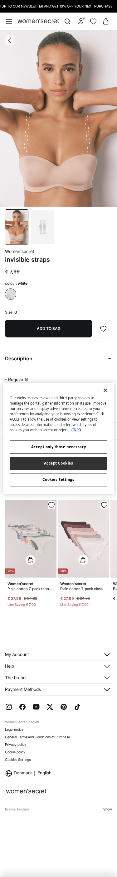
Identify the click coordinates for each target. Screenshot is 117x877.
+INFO (75, 430)
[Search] (67, 21)
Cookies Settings (18, 759)
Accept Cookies (58, 463)
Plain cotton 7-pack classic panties (83, 588)
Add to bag (49, 328)
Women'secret (19, 251)
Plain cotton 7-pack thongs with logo (30, 588)
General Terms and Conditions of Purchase (37, 737)
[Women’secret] (38, 21)
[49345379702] (51, 505)
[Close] (105, 390)
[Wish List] (93, 21)
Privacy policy (15, 744)
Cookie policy (15, 752)
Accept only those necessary (58, 447)
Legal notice (14, 729)
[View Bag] (106, 21)
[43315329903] (103, 328)
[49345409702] (104, 505)
